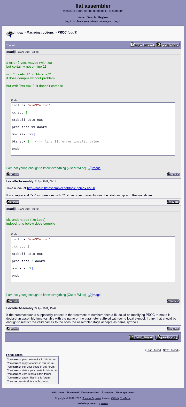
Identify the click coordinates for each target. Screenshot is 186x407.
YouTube (125, 398)
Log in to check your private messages (88, 21)
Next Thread (170, 350)
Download (73, 392)
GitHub (115, 398)
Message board (125, 392)
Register (103, 17)
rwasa (104, 403)
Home (81, 17)
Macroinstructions (40, 32)
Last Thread (154, 350)
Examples (108, 392)
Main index (58, 392)
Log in (117, 21)
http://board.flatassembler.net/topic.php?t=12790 (61, 188)
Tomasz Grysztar (92, 398)
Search (91, 17)
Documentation (90, 392)
